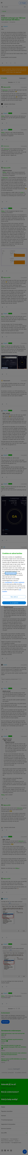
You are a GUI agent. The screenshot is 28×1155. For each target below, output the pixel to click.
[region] (14, 577)
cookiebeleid (8, 582)
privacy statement (19, 582)
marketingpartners (10, 573)
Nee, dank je (14, 597)
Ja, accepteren (14, 603)
